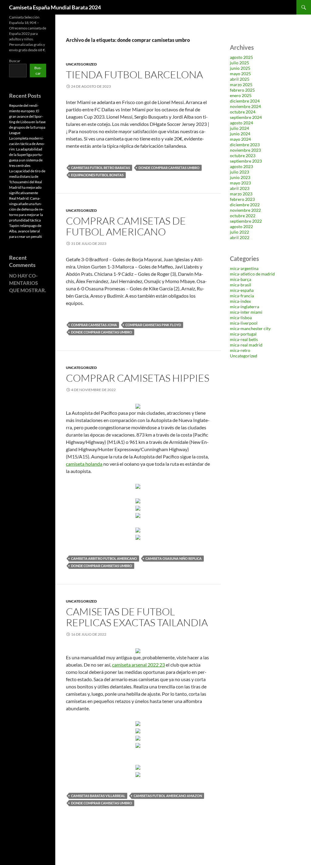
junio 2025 (240, 68)
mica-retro (240, 350)
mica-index (240, 301)
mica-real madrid (246, 344)
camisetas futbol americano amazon (168, 796)
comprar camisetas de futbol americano (126, 226)
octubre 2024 (242, 111)
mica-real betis (244, 339)
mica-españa (242, 290)
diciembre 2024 (245, 100)
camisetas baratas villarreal (98, 796)
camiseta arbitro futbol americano (104, 558)
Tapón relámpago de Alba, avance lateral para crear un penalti (25, 231)
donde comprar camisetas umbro (169, 168)
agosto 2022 (241, 226)
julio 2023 (239, 171)
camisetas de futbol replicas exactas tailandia (137, 617)
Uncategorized (81, 64)
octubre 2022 (242, 215)
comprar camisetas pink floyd (153, 325)
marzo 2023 (241, 193)
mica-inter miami (246, 312)
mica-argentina (244, 268)
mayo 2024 (240, 139)
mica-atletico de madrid (252, 273)
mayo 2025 (240, 73)
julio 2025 (239, 62)
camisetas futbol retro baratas (100, 168)
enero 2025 (240, 95)
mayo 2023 (240, 182)
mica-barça (240, 279)
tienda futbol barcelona (134, 74)
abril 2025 (239, 79)
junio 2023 (240, 177)
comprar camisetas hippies (137, 378)
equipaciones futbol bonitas (97, 175)
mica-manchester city (250, 328)
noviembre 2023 (245, 150)
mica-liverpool (244, 323)
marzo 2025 (241, 84)
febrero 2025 (242, 90)
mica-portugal (243, 333)
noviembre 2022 (245, 210)
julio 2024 (239, 128)
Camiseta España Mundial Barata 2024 (55, 7)
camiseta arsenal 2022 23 (138, 664)
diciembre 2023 (245, 144)
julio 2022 (239, 232)
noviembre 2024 (245, 106)
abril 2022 (239, 237)
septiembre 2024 (246, 117)
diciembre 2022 (245, 204)
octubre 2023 (242, 155)
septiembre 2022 (246, 221)
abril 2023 (239, 188)
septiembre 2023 (246, 161)
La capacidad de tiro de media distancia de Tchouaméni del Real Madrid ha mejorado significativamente (27, 182)
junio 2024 (240, 133)
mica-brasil (240, 284)
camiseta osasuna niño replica (173, 558)
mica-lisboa (241, 317)
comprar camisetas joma (94, 325)
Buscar (14, 61)
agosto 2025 (241, 57)
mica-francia (242, 295)
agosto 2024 (241, 122)
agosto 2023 (241, 166)
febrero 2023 (242, 199)
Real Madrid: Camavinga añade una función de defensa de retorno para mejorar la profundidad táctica (26, 209)
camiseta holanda (84, 464)
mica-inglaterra (244, 306)
